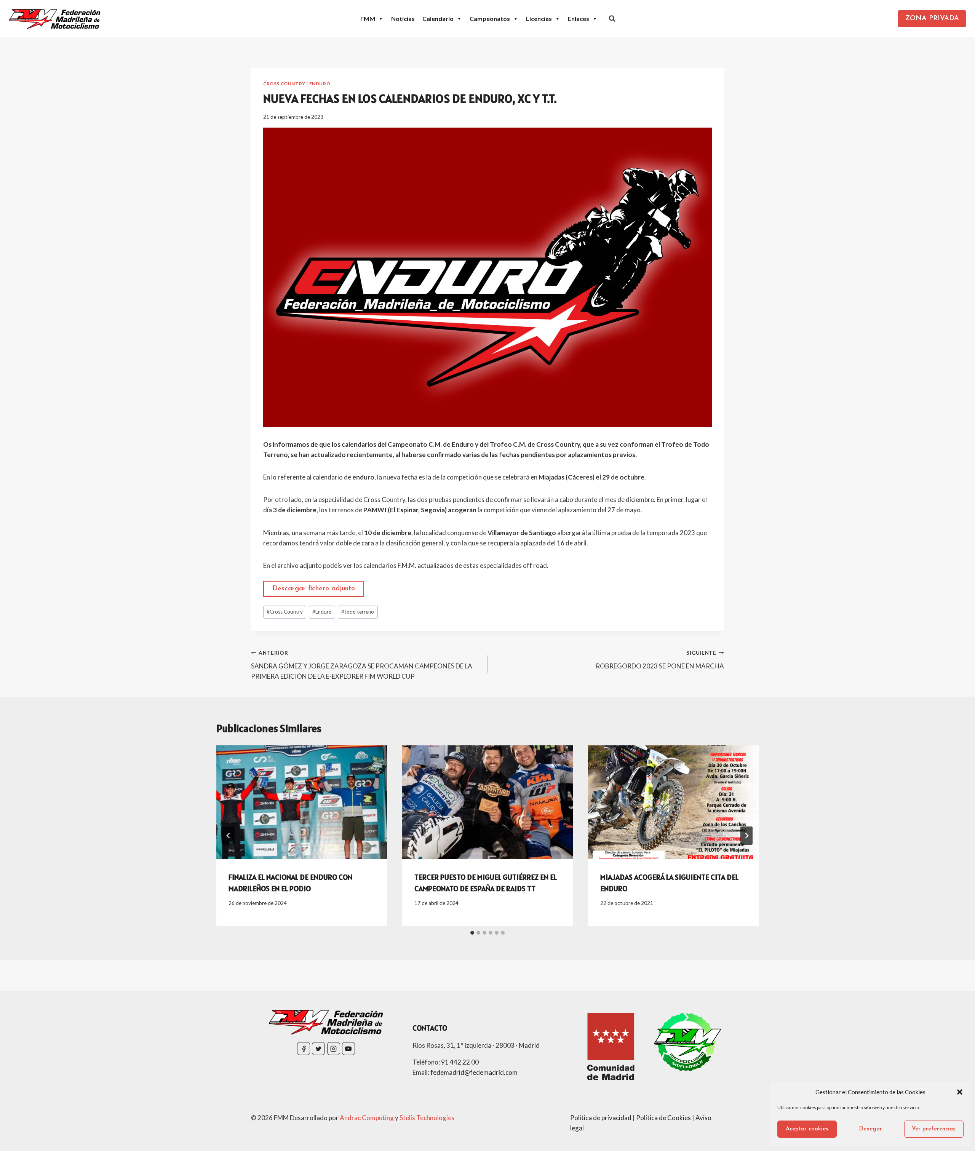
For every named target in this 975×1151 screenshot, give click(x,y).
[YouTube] (348, 1048)
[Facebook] (303, 1048)
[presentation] (301, 802)
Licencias (539, 18)
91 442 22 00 (460, 1062)
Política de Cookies (663, 1118)
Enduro (320, 83)
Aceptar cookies (807, 1129)
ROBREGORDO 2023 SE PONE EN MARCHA (660, 660)
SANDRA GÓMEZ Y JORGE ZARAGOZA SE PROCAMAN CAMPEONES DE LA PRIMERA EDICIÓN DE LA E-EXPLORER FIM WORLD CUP (361, 665)
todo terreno (357, 612)
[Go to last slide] (228, 835)
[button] (960, 1092)
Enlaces (578, 18)
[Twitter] (318, 1048)
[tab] (472, 933)
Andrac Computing (367, 1118)
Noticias (403, 18)
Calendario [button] (438, 18)
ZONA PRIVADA (932, 18)
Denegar (870, 1129)
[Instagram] (333, 1048)
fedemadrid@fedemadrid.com (474, 1072)
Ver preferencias (934, 1129)
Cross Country (284, 83)
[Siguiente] (746, 835)
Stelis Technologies (427, 1118)
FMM (367, 18)
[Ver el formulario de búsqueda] (612, 19)
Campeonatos (490, 18)
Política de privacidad (600, 1118)
